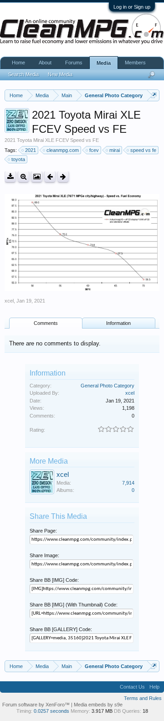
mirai (114, 150)
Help (154, 687)
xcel (9, 300)
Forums (73, 62)
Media (104, 63)
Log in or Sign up (131, 7)
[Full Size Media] (23, 177)
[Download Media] (10, 177)
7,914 (128, 483)
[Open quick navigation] (154, 95)
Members (135, 62)
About (45, 62)
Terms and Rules (143, 698)
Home (18, 62)
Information (118, 323)
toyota (18, 159)
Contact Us (132, 687)
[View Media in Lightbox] (36, 177)
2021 (30, 150)
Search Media (23, 74)
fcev (94, 150)
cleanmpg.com (62, 150)
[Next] (63, 177)
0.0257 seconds (51, 711)
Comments (46, 323)
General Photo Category (107, 385)
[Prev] (50, 177)
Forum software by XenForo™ (36, 704)
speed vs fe (143, 150)
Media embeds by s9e (98, 704)
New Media (60, 74)
